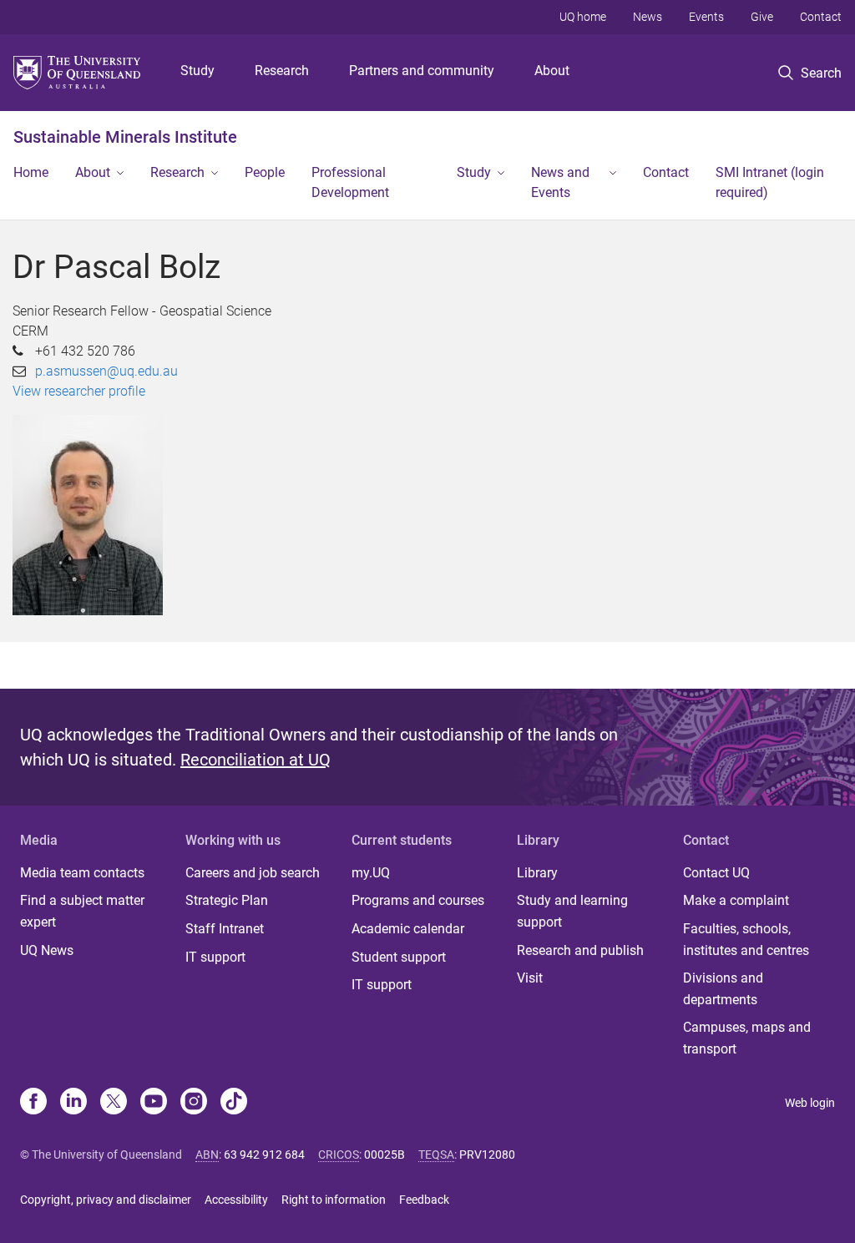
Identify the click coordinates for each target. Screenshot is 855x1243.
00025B (384, 1154)
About (551, 70)
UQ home (582, 16)
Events (706, 16)
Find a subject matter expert (82, 911)
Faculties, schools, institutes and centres (746, 939)
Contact (821, 16)
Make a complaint (736, 900)
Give (762, 16)
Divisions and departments (723, 989)
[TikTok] (233, 1102)
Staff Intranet (224, 929)
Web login (810, 1102)
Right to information (333, 1199)
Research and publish (580, 950)
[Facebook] (33, 1102)
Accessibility (236, 1199)
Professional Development (350, 182)
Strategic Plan (226, 900)
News (647, 16)
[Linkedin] (73, 1102)
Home (30, 172)
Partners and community (421, 70)
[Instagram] (193, 1102)
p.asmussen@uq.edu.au (106, 371)
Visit (530, 978)
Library (537, 873)
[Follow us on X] (113, 1102)
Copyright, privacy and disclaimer (105, 1199)
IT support (215, 957)
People (265, 172)
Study (197, 70)
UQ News (46, 950)
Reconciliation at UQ (255, 760)
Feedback (424, 1199)
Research (282, 70)
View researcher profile (79, 391)
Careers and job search (252, 873)
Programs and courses (418, 900)
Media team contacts (82, 873)
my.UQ (371, 873)
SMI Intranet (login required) (770, 182)
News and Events (560, 182)
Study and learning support (572, 911)
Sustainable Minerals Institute (125, 137)
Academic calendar (408, 929)
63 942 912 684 (264, 1154)
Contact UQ (716, 873)
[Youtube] (153, 1102)
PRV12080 (487, 1154)
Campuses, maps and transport (747, 1038)
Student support (399, 957)
